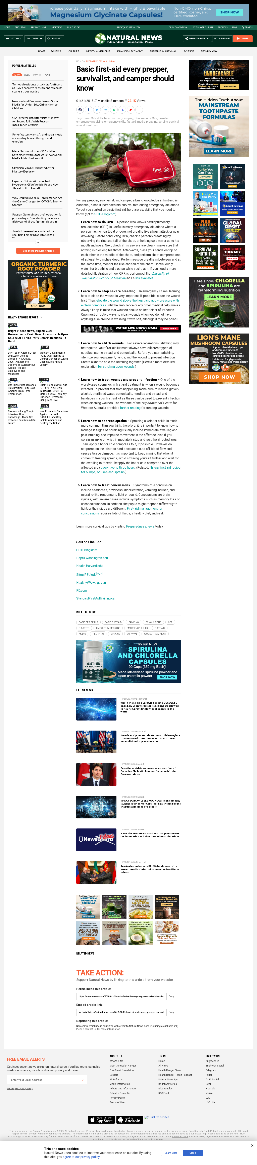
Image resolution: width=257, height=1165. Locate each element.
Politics (56, 51)
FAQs (234, 27)
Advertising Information (123, 1088)
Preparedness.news (140, 526)
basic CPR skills (93, 118)
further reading (130, 408)
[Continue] (83, 1079)
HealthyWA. (84, 583)
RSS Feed (163, 1093)
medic (141, 121)
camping (128, 118)
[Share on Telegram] (106, 110)
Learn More (171, 1153)
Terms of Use (117, 1102)
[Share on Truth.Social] (122, 110)
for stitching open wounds (116, 366)
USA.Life (210, 1102)
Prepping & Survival (163, 51)
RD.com (81, 590)
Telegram (211, 1070)
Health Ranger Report (23, 317)
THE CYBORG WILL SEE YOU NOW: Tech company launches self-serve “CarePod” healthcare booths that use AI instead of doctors (150, 803)
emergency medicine (89, 121)
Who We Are (116, 1061)
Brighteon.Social (215, 1065)
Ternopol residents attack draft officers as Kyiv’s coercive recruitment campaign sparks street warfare (37, 88)
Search (249, 27)
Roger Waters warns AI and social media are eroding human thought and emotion (37, 138)
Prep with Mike (38, 27)
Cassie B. (140, 764)
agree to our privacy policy (81, 1157)
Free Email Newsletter (122, 1070)
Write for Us (116, 1079)
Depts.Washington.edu (92, 558)
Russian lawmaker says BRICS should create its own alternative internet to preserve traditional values (149, 868)
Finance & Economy (130, 51)
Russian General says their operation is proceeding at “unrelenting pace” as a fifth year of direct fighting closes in (36, 218)
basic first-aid (112, 118)
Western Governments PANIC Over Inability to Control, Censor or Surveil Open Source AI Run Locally (54, 358)
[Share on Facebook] (89, 110)
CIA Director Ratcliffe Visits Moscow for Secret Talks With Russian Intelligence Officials (35, 121)
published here (179, 1136)
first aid (131, 121)
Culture (73, 51)
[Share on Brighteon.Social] (80, 110)
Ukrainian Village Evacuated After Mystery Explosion (33, 169)
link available (144, 278)
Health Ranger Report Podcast (175, 1075)
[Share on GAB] (114, 110)
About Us (222, 27)
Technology (209, 51)
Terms (99, 1131)
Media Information (120, 1084)
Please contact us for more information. (98, 1029)
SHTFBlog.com (104, 214)
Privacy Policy (117, 1097)
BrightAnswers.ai (178, 27)
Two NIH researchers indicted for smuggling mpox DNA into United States (33, 234)
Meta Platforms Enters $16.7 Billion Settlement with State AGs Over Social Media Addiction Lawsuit (37, 154)
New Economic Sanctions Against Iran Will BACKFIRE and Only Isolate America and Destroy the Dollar (54, 417)
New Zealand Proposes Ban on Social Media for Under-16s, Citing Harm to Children (35, 104)
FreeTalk (210, 1088)
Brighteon (21, 27)
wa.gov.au (99, 583)
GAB (208, 1097)
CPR (154, 118)
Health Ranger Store (169, 1070)
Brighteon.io (212, 1061)
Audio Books (73, 27)
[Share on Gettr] (131, 110)
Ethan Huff (141, 732)
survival (174, 121)
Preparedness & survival (101, 61)
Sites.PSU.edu (89, 575)
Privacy (90, 1131)
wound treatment (87, 125)
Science (189, 51)
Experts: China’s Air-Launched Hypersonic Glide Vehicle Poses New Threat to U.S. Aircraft (35, 184)
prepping (151, 121)
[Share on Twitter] (97, 110)
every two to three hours (118, 467)
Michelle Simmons (111, 101)
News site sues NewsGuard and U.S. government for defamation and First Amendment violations (149, 835)
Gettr (208, 1084)
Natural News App (168, 1079)
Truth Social (212, 1079)
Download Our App (203, 27)
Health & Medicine (98, 51)
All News (163, 1065)
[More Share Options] (139, 110)
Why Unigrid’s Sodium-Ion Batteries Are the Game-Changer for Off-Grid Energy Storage (37, 201)
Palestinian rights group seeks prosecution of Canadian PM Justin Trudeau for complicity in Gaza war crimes (148, 771)
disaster (164, 118)
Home (7, 27)
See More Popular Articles (38, 250)
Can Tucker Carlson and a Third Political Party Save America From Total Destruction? (22, 389)
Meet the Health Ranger (123, 1065)
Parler (209, 1075)
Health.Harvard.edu (89, 566)
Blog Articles (165, 1088)
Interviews (56, 27)
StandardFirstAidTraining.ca (95, 598)
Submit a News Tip (120, 1093)
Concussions (143, 118)
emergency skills (114, 121)
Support (114, 1075)
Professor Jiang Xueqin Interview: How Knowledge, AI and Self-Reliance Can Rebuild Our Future (22, 417)
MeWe (209, 1093)
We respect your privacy (20, 1088)
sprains (163, 121)
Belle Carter (141, 699)
